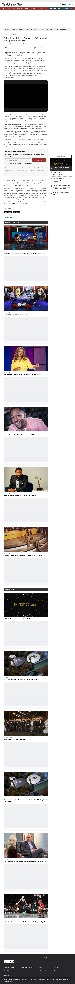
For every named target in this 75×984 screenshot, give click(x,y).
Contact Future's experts (27, 967)
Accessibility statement (9, 970)
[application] (26, 96)
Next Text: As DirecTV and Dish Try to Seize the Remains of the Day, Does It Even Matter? (61, 187)
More (41, 8)
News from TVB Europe (46, 29)
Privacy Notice (8, 169)
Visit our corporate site (59, 957)
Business (19, 8)
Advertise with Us (42, 970)
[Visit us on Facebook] (60, 4)
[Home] (4, 8)
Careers (23, 970)
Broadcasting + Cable (23, 1)
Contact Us (56, 970)
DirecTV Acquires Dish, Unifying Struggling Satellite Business (60, 180)
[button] (70, 4)
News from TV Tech (31, 29)
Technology (6, 34)
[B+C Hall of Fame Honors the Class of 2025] (61, 164)
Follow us (37, 47)
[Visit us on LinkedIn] (65, 4)
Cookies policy (57, 967)
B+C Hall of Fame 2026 (62, 29)
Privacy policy (41, 967)
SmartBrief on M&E (18, 29)
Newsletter (45, 47)
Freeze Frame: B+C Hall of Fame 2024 (61, 193)
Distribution (13, 34)
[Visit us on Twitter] (63, 4)
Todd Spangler (8, 43)
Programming (34, 8)
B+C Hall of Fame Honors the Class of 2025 (61, 168)
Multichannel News (36, 1)
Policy (26, 8)
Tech (13, 8)
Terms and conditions (9, 967)
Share (7, 47)
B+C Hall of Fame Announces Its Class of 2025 (61, 173)
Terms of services (23, 167)
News (8, 8)
